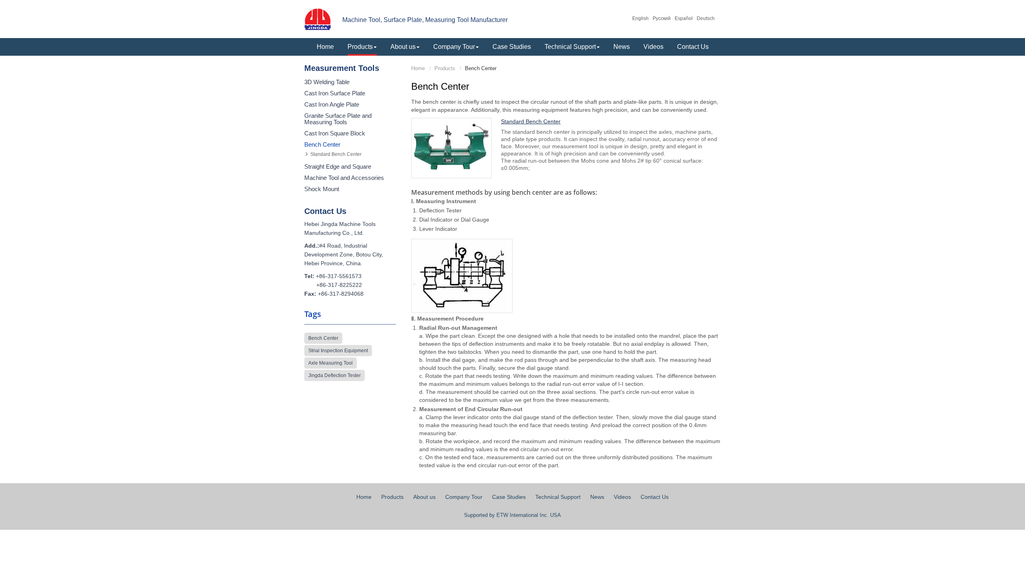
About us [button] (403, 46)
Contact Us (693, 46)
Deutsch (706, 18)
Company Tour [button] (454, 46)
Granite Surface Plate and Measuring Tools (338, 119)
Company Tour (463, 497)
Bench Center (322, 144)
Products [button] (360, 46)
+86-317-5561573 (339, 276)
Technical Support (558, 497)
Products (444, 68)
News (621, 46)
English (640, 18)
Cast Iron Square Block (334, 133)
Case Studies (511, 46)
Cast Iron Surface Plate (334, 93)
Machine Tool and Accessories (344, 178)
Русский (662, 18)
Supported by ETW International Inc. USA (512, 515)
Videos (653, 46)
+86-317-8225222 (339, 285)
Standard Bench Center (531, 121)
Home (325, 46)
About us (424, 497)
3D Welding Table (327, 82)
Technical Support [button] (570, 46)
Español (684, 18)
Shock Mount (321, 189)
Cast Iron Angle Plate (331, 104)
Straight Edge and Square (337, 166)
